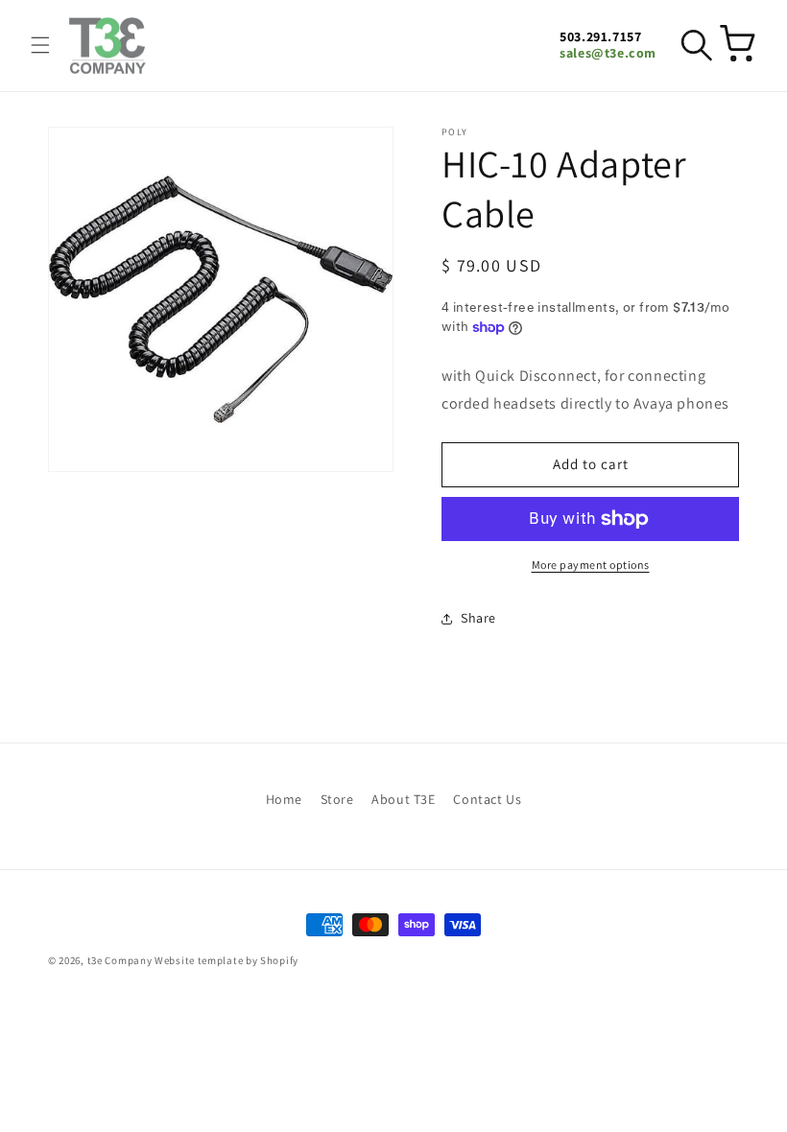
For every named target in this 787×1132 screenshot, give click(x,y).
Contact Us (487, 799)
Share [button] (478, 617)
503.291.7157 (600, 37)
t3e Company (120, 960)
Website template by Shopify (226, 960)
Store (337, 799)
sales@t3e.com (608, 53)
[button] (40, 45)
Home (284, 799)
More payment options (591, 564)
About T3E (403, 799)
